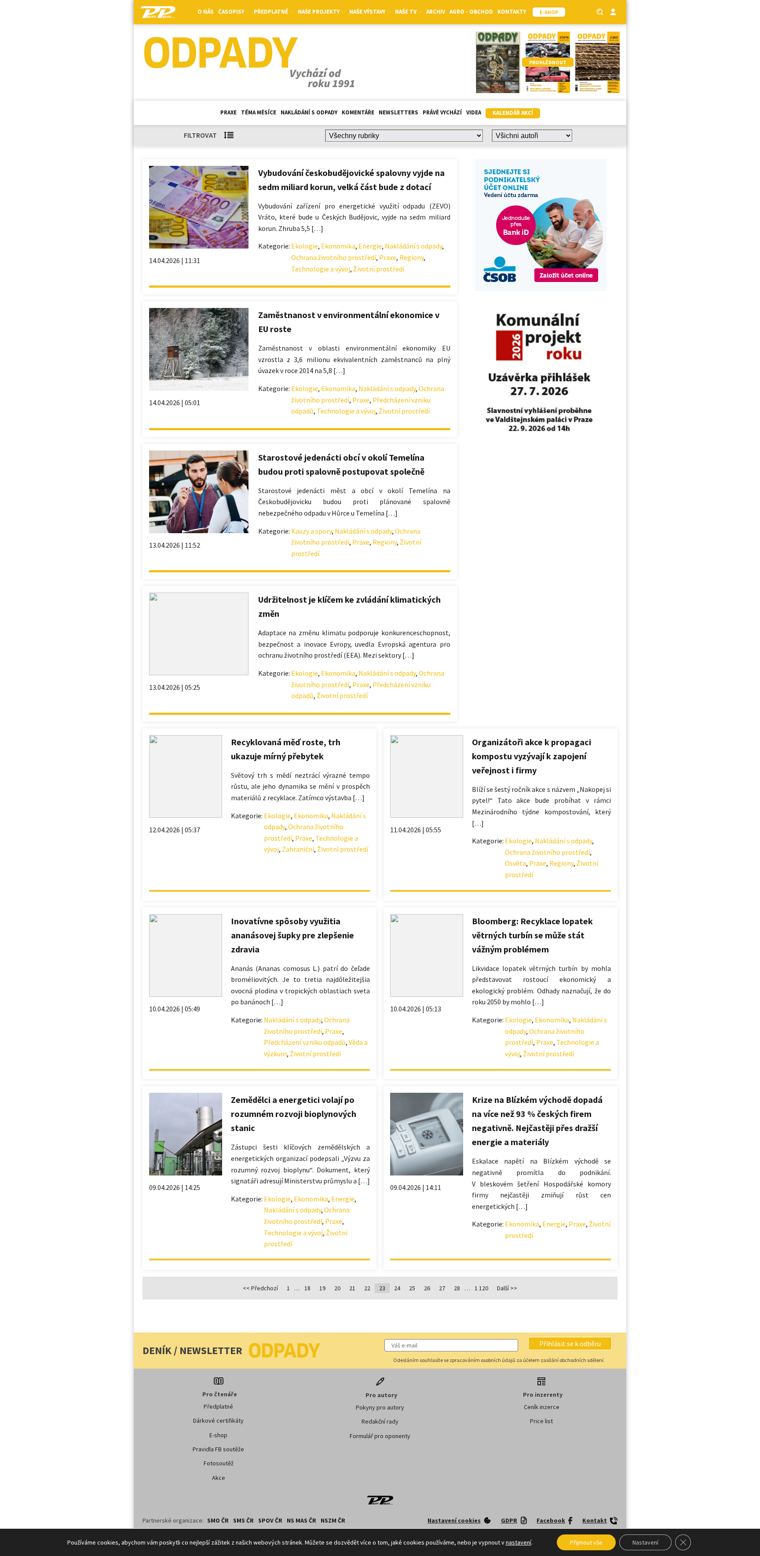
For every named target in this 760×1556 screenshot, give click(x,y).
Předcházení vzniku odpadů (305, 1042)
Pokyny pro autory (380, 1407)
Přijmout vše (586, 1542)
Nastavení (645, 1542)
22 (367, 1288)
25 (412, 1288)
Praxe (228, 112)
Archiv (435, 11)
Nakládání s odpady (309, 112)
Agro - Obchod (471, 11)
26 (427, 1288)
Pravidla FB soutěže (218, 1449)
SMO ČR (218, 1520)
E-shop (218, 1435)
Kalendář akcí (513, 113)
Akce (218, 1478)
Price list (541, 1421)
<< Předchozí (260, 1288)
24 (397, 1288)
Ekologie (304, 246)
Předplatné (218, 1406)
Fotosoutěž (219, 1463)
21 (352, 1288)
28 (457, 1288)
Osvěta (515, 863)
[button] (570, 1343)
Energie (370, 246)
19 (322, 1288)
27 (442, 1288)
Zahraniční (298, 849)
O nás (205, 11)
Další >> (507, 1288)
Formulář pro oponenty (380, 1436)
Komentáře (358, 112)
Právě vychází (442, 112)
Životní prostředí (378, 268)
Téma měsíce (258, 112)
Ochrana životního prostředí (333, 257)
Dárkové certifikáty (218, 1420)
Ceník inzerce (541, 1407)
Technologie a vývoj (320, 268)
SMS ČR (243, 1520)
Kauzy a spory (311, 531)
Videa (473, 112)
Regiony (411, 257)
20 (337, 1288)
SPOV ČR (270, 1520)
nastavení (518, 1542)
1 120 (481, 1288)
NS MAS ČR (301, 1520)
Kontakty (511, 11)
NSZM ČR (333, 1520)
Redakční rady (380, 1421)
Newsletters (398, 112)
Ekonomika (338, 246)
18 (307, 1288)
